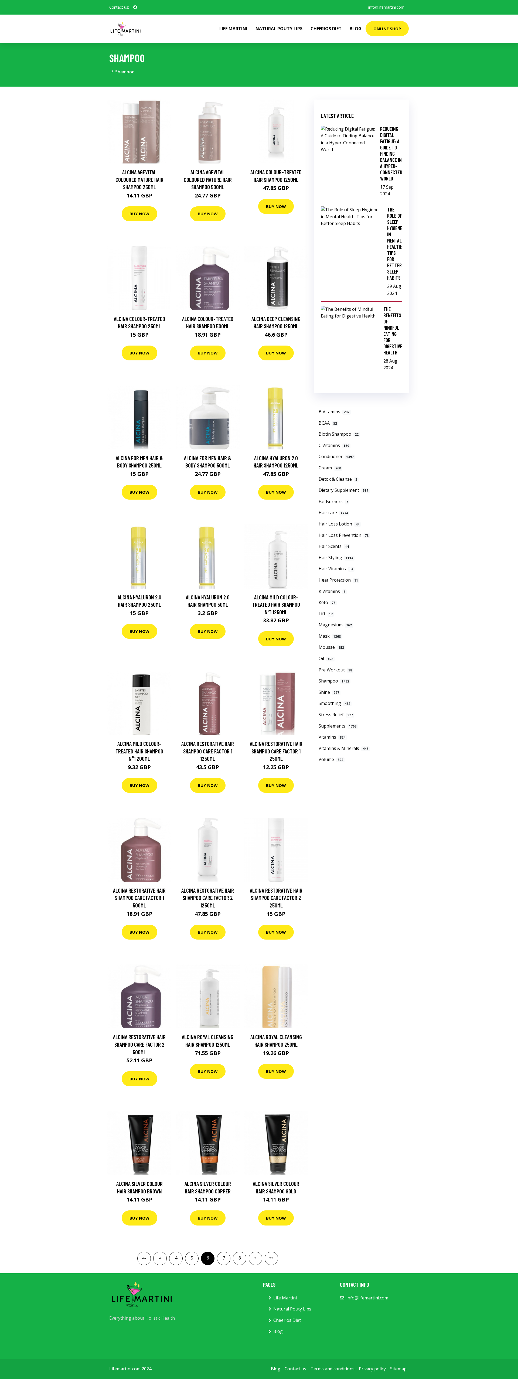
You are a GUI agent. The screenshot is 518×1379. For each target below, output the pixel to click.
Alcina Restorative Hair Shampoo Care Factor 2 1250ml (207, 898)
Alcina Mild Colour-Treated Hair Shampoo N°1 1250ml (276, 604)
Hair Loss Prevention (344, 535)
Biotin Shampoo (339, 434)
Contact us (295, 1369)
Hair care (333, 513)
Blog (356, 29)
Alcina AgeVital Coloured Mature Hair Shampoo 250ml (139, 179)
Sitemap (398, 1369)
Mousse (331, 647)
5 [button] (192, 1258)
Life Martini (233, 29)
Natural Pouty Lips (278, 29)
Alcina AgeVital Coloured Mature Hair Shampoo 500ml (208, 179)
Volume (331, 759)
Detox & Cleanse (338, 479)
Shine (329, 692)
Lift (326, 614)
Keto (327, 602)
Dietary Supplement (343, 490)
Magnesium (335, 625)
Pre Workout (335, 670)
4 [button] (176, 1258)
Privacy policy (372, 1369)
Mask (330, 636)
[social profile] (135, 7)
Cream (330, 468)
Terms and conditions (333, 1369)
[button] (144, 1258)
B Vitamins (334, 412)
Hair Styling (336, 558)
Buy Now (139, 213)
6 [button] (208, 1258)
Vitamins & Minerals (343, 748)
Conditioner (336, 456)
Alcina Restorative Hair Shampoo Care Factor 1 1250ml (207, 751)
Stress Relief (336, 715)
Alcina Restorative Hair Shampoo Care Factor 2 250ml (276, 898)
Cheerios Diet (326, 29)
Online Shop (387, 28)
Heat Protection (338, 580)
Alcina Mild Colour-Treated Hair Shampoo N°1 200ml (139, 751)
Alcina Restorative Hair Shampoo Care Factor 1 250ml (276, 751)
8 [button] (239, 1258)
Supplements (337, 726)
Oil (326, 658)
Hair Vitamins (336, 569)
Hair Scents (334, 546)
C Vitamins (334, 445)
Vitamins (332, 737)
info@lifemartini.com (386, 7)
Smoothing (334, 703)
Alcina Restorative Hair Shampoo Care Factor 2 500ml (139, 1044)
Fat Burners (333, 501)
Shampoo (334, 681)
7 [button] (224, 1258)
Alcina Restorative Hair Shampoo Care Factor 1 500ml (139, 898)
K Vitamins (332, 591)
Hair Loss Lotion (339, 524)
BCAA (328, 423)
